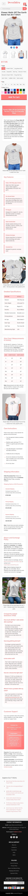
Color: (5, 87)
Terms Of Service (14, 863)
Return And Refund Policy (14, 868)
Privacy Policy (14, 865)
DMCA (14, 855)
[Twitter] (14, 47)
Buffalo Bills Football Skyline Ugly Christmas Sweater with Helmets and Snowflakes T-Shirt (14, 792)
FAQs (14, 852)
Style (3, 66)
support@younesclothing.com (11, 564)
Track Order (14, 850)
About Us (14, 845)
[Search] (25, 8)
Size (3, 82)
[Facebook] (11, 47)
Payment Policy (14, 873)
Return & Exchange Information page (13, 561)
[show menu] (3, 3)
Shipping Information (14, 870)
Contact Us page (8, 766)
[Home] (14, 2)
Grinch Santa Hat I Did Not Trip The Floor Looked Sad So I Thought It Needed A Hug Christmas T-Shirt (14, 809)
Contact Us (14, 847)
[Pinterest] (17, 47)
